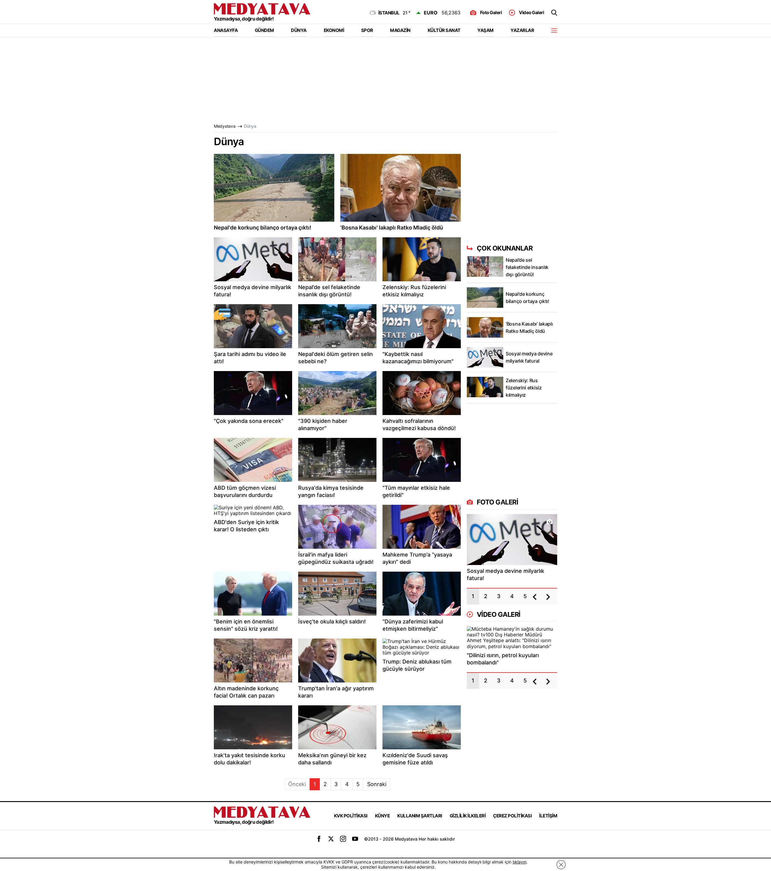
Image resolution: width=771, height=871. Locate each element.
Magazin (400, 30)
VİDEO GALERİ (498, 614)
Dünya (299, 30)
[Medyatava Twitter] (331, 839)
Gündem (264, 30)
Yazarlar (522, 30)
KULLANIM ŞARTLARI (419, 816)
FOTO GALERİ (497, 502)
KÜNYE (382, 816)
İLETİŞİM (548, 816)
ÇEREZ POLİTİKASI (512, 816)
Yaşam (485, 30)
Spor (367, 30)
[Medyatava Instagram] (343, 839)
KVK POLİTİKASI (350, 816)
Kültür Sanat (444, 30)
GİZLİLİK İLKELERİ (468, 816)
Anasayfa (226, 30)
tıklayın (519, 861)
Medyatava (224, 126)
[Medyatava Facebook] (319, 839)
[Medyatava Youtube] (355, 839)
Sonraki (376, 784)
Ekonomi (334, 30)
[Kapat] (561, 865)
